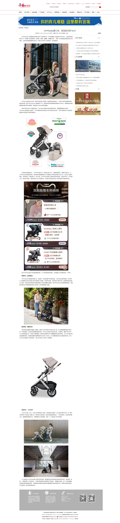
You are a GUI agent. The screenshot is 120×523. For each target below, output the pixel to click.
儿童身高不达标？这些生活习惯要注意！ (85, 83)
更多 (99, 38)
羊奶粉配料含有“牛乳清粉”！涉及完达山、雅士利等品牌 (88, 42)
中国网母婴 (20, 27)
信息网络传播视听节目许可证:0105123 (49, 516)
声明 (57, 518)
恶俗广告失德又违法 (80, 74)
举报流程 (76, 518)
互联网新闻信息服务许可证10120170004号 (70, 514)
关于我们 (43, 518)
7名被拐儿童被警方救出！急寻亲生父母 (84, 48)
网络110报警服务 (60, 512)
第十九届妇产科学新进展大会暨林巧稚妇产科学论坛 (87, 45)
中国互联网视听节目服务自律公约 (49, 512)
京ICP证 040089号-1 (74, 516)
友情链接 (75, 512)
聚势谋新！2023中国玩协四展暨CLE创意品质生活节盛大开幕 (88, 53)
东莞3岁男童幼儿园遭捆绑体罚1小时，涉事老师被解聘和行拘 (88, 77)
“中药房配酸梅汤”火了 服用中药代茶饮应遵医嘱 (86, 80)
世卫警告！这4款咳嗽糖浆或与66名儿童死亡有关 (87, 70)
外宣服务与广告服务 (49, 518)
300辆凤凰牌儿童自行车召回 (82, 85)
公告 (55, 518)
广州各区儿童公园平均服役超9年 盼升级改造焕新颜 (87, 50)
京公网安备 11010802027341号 (64, 516)
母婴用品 (26, 27)
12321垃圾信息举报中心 (68, 512)
